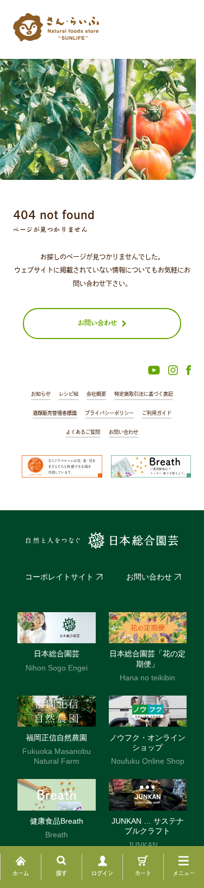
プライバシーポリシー (109, 412)
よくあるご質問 (83, 432)
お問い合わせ (123, 432)
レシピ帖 (68, 393)
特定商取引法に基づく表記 (143, 393)
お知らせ (41, 393)
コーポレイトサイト (59, 576)
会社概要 (96, 393)
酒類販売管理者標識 (55, 412)
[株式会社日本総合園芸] (102, 540)
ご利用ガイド (156, 412)
